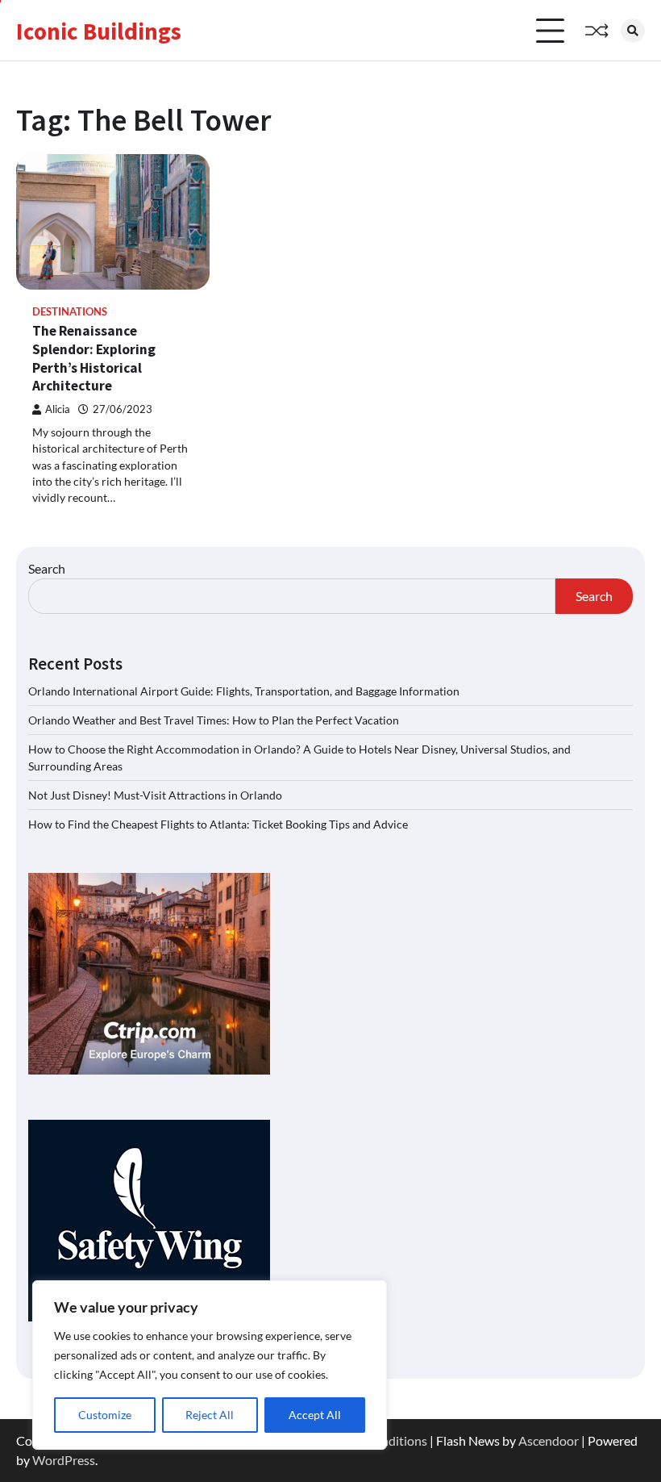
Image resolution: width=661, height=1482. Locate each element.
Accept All (315, 1414)
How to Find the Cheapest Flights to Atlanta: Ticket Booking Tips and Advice (218, 824)
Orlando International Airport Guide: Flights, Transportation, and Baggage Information (243, 691)
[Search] (633, 31)
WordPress (63, 1459)
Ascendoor (548, 1440)
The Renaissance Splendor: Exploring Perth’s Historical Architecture (94, 358)
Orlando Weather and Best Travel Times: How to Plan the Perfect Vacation (213, 720)
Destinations (69, 312)
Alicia (57, 409)
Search (46, 568)
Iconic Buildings (98, 31)
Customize (104, 1414)
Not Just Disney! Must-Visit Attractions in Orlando (155, 795)
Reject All (209, 1414)
